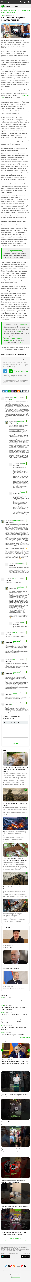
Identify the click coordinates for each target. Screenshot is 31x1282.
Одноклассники (8, 340)
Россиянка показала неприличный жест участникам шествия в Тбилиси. (14, 1233)
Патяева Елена (7, 947)
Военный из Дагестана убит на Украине (13, 888)
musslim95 (19, 563)
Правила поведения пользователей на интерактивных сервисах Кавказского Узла (15, 1271)
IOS (26, 324)
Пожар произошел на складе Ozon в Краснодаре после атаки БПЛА (12, 1021)
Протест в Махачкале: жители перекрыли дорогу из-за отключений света (14, 1123)
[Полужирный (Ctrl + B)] (4, 722)
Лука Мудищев (16, 520)
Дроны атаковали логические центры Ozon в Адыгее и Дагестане (15, 833)
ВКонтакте (19, 338)
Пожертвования (26, 1253)
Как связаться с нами (13, 1253)
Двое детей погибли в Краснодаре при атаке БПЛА (13, 1028)
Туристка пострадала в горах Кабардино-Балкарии (12, 915)
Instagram (12, 338)
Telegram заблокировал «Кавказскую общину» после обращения (13, 1181)
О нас (2, 1253)
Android (22, 324)
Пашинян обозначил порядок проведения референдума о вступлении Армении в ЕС (15, 1062)
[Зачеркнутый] (14, 722)
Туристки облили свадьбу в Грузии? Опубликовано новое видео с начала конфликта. (13, 1151)
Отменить (16, 743)
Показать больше (15, 1238)
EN (5, 1)
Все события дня (25, 1037)
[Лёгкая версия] (8, 2)
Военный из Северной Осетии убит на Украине (15, 804)
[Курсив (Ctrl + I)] (8, 722)
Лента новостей (11, 12)
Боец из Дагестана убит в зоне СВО (12, 1035)
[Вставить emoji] (18, 722)
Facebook (6, 338)
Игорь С (15, 578)
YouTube (21, 342)
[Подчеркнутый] (11, 722)
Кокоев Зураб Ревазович (11, 968)
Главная (3, 12)
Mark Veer (15, 397)
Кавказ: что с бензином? (10, 10)
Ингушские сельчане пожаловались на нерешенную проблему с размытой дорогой (15, 769)
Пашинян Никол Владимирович (13, 989)
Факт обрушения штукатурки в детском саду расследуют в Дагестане (15, 859)
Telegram (19, 331)
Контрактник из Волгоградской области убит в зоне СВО (14, 1008)
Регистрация (16, 739)
